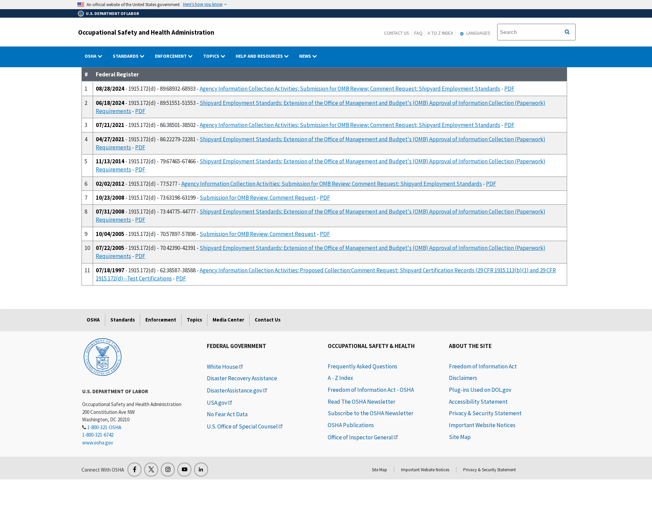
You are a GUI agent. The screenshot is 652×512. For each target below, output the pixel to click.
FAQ (418, 33)
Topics (211, 56)
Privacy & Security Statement (485, 413)
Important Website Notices (482, 425)
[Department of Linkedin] (201, 469)
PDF (509, 88)
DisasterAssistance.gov (234, 390)
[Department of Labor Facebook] (134, 469)
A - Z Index (340, 378)
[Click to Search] (567, 32)
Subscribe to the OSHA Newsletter (370, 413)
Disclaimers (463, 378)
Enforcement (171, 56)
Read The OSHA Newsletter (361, 401)
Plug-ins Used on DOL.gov (480, 390)
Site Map (460, 437)
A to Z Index (440, 33)
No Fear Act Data (227, 414)
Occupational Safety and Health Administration (146, 32)
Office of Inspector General (360, 437)
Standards (126, 56)
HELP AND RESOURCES (260, 56)
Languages (477, 33)
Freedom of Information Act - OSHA (371, 390)
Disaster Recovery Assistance (242, 378)
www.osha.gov (97, 442)
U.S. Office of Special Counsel (242, 426)
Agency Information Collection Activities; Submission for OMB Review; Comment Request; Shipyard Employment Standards (350, 88)
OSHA (91, 56)
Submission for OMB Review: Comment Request (258, 197)
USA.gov (217, 402)
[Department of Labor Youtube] (184, 469)
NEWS (305, 56)
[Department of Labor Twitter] (151, 469)
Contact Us (396, 33)
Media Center (228, 319)
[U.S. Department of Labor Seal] (102, 356)
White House (222, 366)
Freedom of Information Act (483, 366)
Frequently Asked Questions (362, 366)
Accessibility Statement (478, 401)
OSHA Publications (351, 425)
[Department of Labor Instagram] (168, 469)
